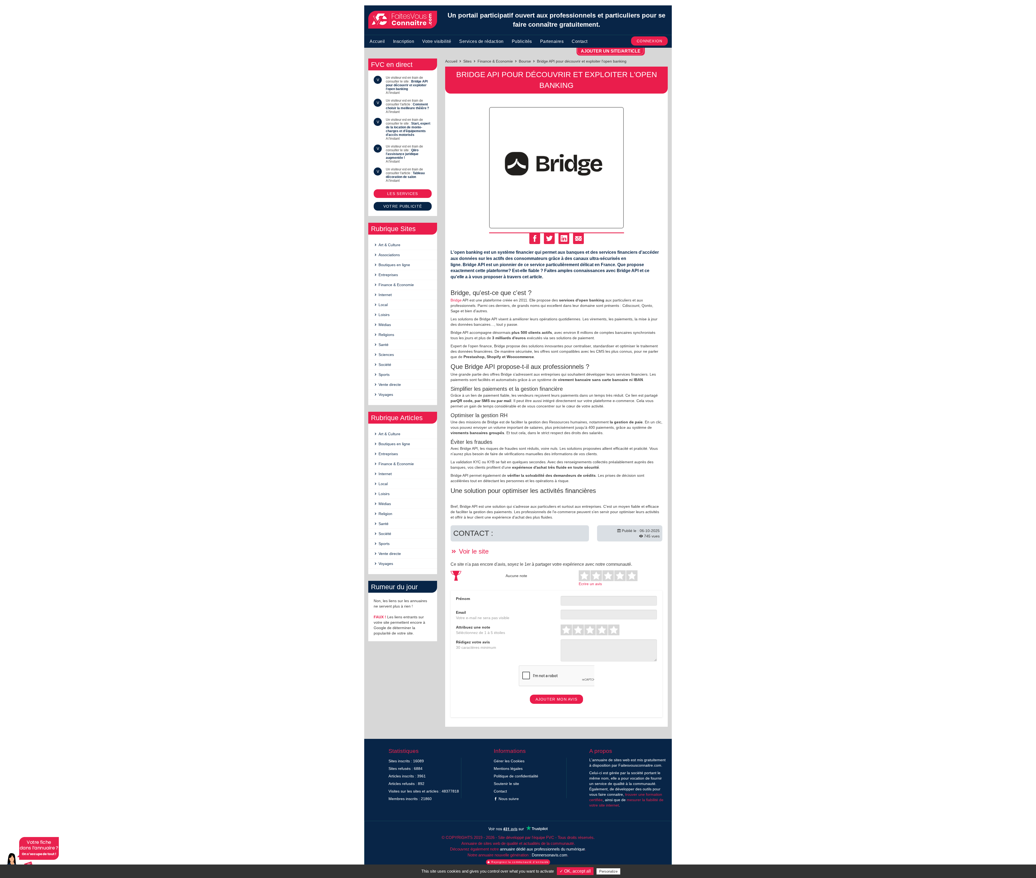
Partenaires (552, 41)
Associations (388, 255)
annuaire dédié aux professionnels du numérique (542, 849)
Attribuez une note (473, 627)
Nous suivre (508, 799)
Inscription (403, 41)
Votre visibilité (436, 41)
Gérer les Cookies (509, 761)
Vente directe (389, 384)
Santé (382, 344)
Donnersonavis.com (549, 855)
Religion (384, 514)
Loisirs (383, 315)
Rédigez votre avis (473, 642)
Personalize (608, 871)
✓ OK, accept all (575, 871)
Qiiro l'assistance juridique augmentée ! (402, 154)
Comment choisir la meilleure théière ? (407, 106)
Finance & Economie (395, 285)
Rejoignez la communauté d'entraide (519, 861)
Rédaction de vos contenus (31, 856)
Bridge (456, 300)
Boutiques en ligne (393, 265)
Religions (385, 334)
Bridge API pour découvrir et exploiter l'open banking (407, 85)
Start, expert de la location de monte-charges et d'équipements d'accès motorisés (408, 129)
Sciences (385, 354)
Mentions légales (508, 768)
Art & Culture (388, 245)
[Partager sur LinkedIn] (563, 238)
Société (384, 364)
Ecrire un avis (590, 584)
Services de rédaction (481, 41)
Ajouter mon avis (557, 699)
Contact (580, 41)
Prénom (463, 598)
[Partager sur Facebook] (534, 238)
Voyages (385, 394)
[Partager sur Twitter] (549, 238)
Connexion (650, 41)
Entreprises (387, 275)
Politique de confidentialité (516, 776)
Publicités (522, 41)
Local (382, 305)
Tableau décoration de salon (405, 175)
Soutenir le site (506, 783)
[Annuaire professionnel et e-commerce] (402, 20)
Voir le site (473, 551)
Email (461, 612)
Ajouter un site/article (610, 51)
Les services (402, 193)
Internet (384, 295)
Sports (383, 374)
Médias (384, 325)
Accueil (377, 41)
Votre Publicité (402, 206)
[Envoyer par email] (578, 238)
